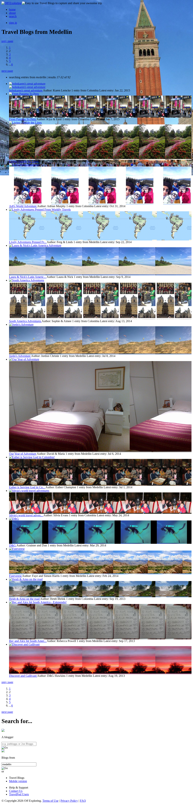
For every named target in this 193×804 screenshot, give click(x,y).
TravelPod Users (19, 794)
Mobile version (18, 781)
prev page (7, 41)
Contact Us (15, 791)
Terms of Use (50, 800)
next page (7, 70)
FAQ (83, 800)
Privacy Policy (69, 800)
